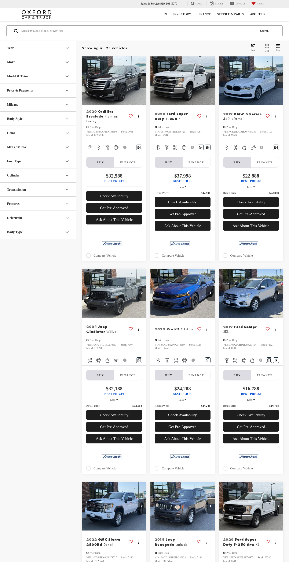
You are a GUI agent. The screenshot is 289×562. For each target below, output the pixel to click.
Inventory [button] (182, 14)
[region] (182, 193)
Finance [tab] (128, 162)
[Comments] (139, 147)
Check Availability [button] (114, 196)
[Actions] (138, 116)
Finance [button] (204, 14)
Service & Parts (230, 14)
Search (264, 30)
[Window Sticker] (208, 147)
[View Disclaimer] (125, 147)
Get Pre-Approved (114, 208)
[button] (142, 80)
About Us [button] (257, 14)
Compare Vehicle (105, 255)
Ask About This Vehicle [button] (114, 219)
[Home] (165, 14)
